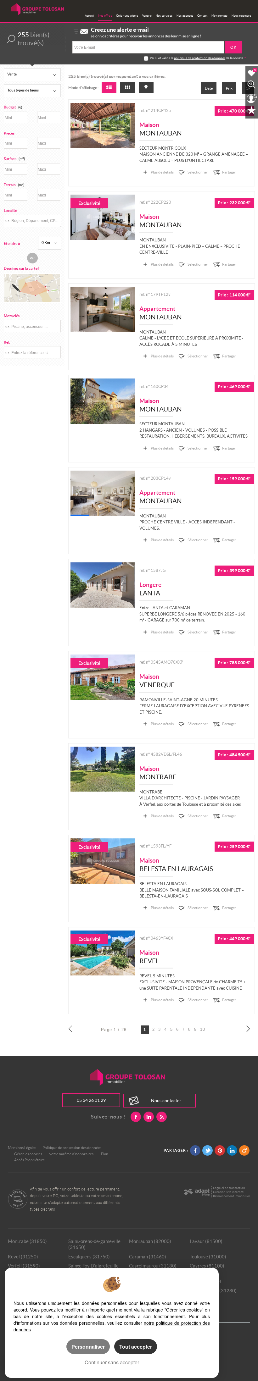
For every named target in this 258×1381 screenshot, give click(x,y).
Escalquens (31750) (89, 1256)
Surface (14, 159)
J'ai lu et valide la (162, 58)
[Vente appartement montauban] (102, 309)
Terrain (14, 185)
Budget (10, 107)
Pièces (9, 133)
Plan (104, 1154)
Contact (202, 15)
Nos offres (105, 15)
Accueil (89, 15)
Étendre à (12, 243)
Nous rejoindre (241, 15)
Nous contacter (166, 1100)
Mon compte (219, 15)
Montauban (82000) (150, 1241)
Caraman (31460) (147, 1256)
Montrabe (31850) (27, 1241)
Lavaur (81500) (206, 1241)
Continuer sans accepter (112, 1362)
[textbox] (32, 220)
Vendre (147, 15)
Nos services (164, 15)
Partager (229, 172)
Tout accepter (135, 1346)
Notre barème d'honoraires (71, 1154)
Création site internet (228, 1192)
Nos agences (185, 15)
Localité (10, 210)
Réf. (7, 342)
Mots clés (12, 316)
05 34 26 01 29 (91, 1100)
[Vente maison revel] (102, 953)
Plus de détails (162, 172)
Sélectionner (198, 172)
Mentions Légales (22, 1148)
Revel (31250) (23, 1256)
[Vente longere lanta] (102, 585)
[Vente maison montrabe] (102, 769)
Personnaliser (88, 1346)
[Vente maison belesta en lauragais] (102, 861)
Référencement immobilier (231, 1196)
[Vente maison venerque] (102, 677)
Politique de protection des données (71, 1148)
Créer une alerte (127, 15)
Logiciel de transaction (229, 1188)
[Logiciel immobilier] (196, 1192)
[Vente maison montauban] (102, 125)
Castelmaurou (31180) (153, 1265)
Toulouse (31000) (208, 1256)
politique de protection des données (199, 58)
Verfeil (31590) (24, 1265)
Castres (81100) (207, 1265)
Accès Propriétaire (29, 1160)
